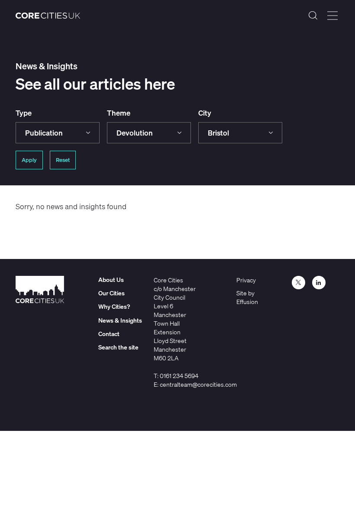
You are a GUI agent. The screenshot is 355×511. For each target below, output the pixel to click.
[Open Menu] (332, 16)
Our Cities (111, 293)
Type (24, 112)
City (204, 112)
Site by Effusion (247, 297)
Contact (108, 334)
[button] (58, 132)
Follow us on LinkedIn (319, 282)
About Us (111, 279)
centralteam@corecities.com (198, 384)
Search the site (313, 16)
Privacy (246, 280)
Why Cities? (114, 306)
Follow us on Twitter (298, 282)
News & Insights (120, 320)
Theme (118, 112)
